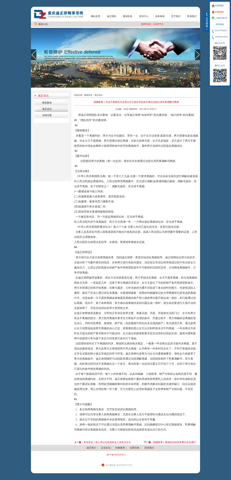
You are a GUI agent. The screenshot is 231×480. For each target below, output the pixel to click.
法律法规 (47, 115)
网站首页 (95, 16)
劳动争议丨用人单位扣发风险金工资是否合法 (107, 442)
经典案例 (120, 448)
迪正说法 (43, 95)
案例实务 (127, 16)
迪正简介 (91, 448)
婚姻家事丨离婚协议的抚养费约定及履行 (174, 442)
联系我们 (192, 16)
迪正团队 (111, 16)
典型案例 (47, 102)
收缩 (206, 22)
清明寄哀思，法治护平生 (146, 24)
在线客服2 (219, 12)
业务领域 (160, 16)
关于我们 (176, 16)
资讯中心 (143, 16)
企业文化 (105, 448)
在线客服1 (219, 5)
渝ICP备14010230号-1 (116, 454)
